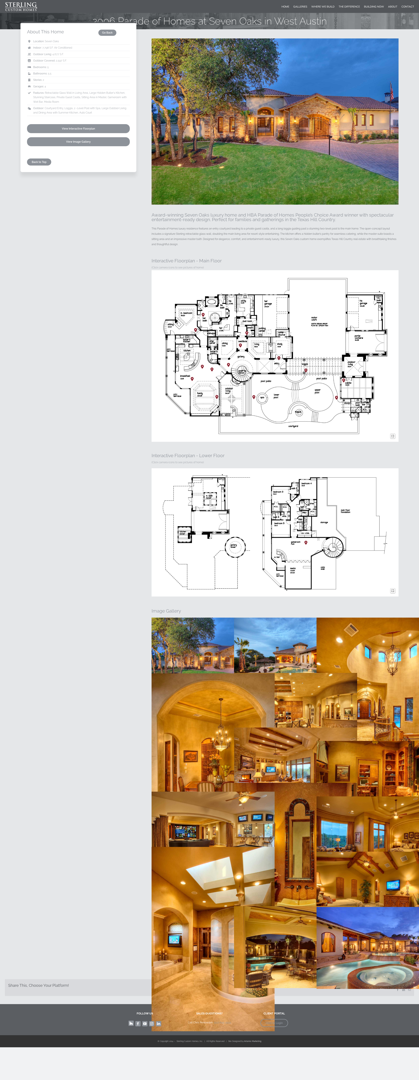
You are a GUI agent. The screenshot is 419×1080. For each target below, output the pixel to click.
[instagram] (151, 1023)
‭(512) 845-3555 (222, 1022)
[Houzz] (131, 1023)
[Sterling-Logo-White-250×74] (21, 2)
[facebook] (138, 1023)
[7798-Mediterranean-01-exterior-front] (275, 39)
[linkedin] (158, 1023)
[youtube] (144, 1023)
